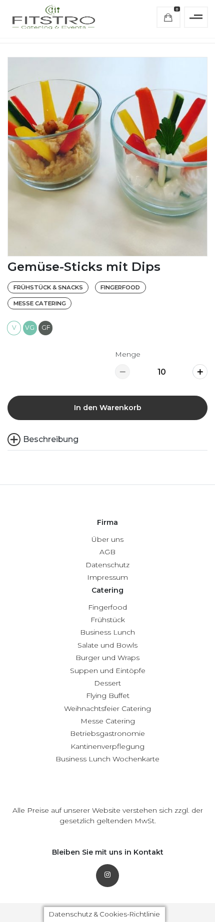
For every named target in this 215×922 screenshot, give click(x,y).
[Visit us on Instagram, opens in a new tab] (107, 875)
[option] (107, 156)
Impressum (107, 577)
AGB (108, 551)
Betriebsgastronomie (107, 733)
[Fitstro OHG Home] (53, 17)
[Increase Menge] (200, 371)
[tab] (108, 439)
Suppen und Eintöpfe (108, 670)
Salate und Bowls (108, 645)
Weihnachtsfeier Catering (107, 708)
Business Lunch (107, 632)
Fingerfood (120, 287)
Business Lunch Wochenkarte (108, 758)
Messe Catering (40, 303)
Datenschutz (108, 564)
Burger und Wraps (108, 657)
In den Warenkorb (108, 407)
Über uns (108, 539)
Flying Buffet (108, 695)
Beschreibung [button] (50, 439)
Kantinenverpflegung (107, 746)
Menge (127, 354)
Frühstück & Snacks (48, 287)
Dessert (107, 683)
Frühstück (107, 619)
